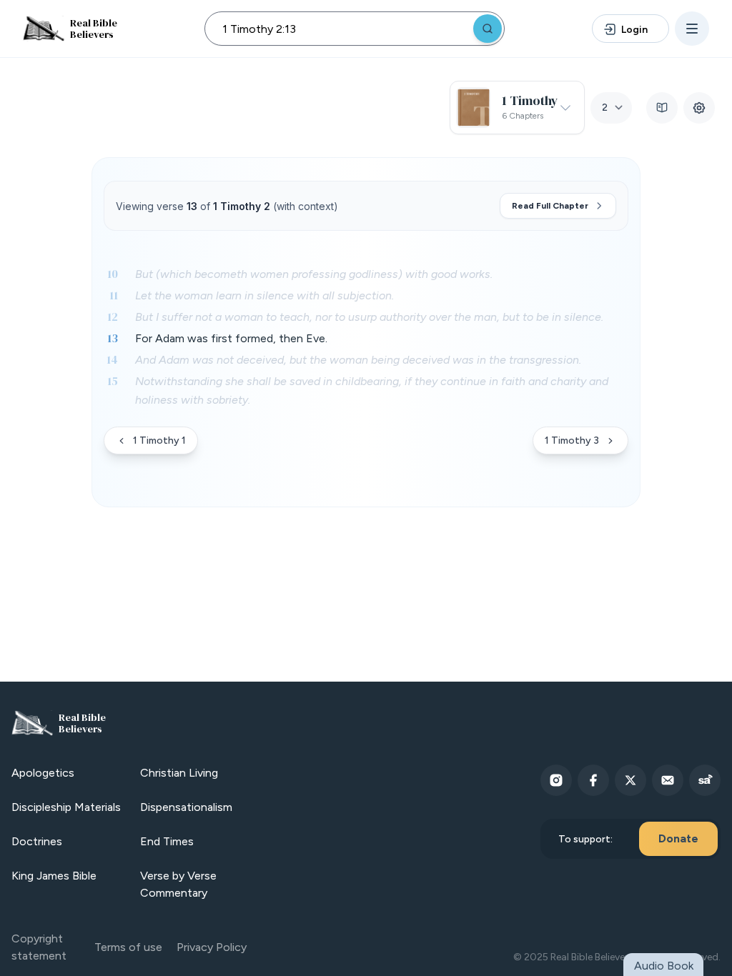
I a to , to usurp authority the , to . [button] (369, 317)
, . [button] (231, 338)
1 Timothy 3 (572, 440)
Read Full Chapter (550, 206)
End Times (167, 841)
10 (112, 274)
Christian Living (179, 773)
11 (113, 295)
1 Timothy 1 (159, 440)
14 (112, 359)
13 (112, 338)
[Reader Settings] (699, 108)
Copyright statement (38, 947)
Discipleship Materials (66, 807)
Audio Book (663, 965)
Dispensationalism (186, 807)
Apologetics (42, 773)
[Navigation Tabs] (662, 108)
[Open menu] (692, 28)
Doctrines (36, 841)
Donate (678, 838)
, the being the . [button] (358, 360)
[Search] (487, 28)
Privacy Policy (212, 947)
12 (112, 316)
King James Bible (54, 875)
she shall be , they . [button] (371, 390)
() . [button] (314, 274)
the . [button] (264, 295)
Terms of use (128, 947)
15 (112, 381)
